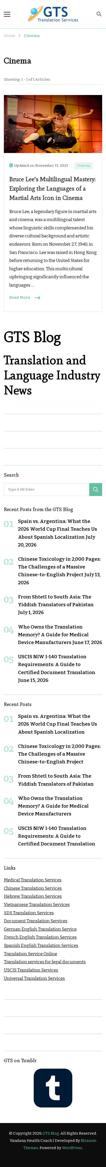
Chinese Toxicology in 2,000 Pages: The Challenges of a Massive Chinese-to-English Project (59, 567)
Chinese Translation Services (33, 888)
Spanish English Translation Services (41, 945)
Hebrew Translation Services (33, 896)
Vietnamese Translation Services (37, 904)
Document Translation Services (35, 921)
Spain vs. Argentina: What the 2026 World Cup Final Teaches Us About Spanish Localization (57, 529)
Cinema (83, 166)
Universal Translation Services (34, 978)
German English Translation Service (40, 929)
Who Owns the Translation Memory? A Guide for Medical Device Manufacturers (53, 634)
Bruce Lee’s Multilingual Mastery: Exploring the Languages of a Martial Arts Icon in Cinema (52, 188)
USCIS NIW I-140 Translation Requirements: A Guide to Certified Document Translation (56, 664)
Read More (19, 297)
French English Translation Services (40, 937)
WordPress (72, 1148)
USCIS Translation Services (31, 970)
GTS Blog (50, 1133)
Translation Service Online (30, 954)
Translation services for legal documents (45, 962)
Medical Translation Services (32, 880)
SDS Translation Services (29, 913)
